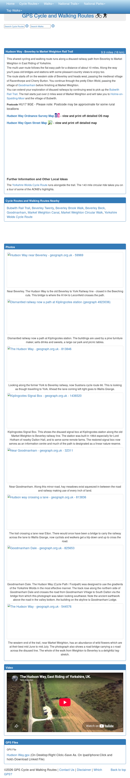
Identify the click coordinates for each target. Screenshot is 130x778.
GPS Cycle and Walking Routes (58, 15)
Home (10, 3)
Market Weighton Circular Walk (82, 212)
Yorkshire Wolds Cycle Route (29, 185)
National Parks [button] (94, 3)
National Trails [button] (68, 3)
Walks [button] (48, 3)
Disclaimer (84, 769)
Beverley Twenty (43, 208)
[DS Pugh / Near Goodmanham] (65, 465)
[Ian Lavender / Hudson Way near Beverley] (65, 270)
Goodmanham (26, 85)
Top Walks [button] (13, 10)
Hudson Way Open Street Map (27, 123)
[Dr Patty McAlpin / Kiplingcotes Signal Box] (65, 410)
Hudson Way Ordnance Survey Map (31, 116)
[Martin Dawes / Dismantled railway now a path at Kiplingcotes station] (65, 317)
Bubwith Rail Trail (18, 208)
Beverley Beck (95, 208)
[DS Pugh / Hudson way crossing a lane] (65, 512)
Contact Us (66, 769)
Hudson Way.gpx (18, 754)
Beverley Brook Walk (70, 208)
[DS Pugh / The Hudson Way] (65, 364)
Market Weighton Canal (43, 212)
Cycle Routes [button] (28, 3)
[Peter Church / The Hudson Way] (65, 621)
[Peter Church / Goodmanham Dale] (65, 563)
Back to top (118, 769)
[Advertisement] (65, 37)
